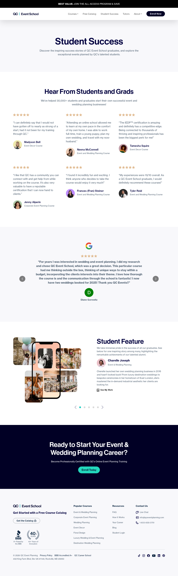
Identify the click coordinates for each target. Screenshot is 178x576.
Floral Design (79, 533)
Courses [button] (72, 14)
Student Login (118, 533)
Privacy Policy (46, 555)
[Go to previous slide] (22, 279)
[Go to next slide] (156, 279)
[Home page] (26, 14)
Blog (114, 527)
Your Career (117, 522)
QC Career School (82, 555)
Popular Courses (83, 506)
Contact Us (142, 506)
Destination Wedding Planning (87, 543)
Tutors (126, 14)
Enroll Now (155, 13)
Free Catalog (89, 14)
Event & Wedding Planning (85, 512)
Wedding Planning (82, 522)
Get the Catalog (25, 520)
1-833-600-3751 (147, 522)
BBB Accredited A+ (63, 555)
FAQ (114, 512)
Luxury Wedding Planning (89, 538)
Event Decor (79, 527)
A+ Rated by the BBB (18, 543)
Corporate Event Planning (85, 517)
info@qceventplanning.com (152, 517)
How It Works (118, 517)
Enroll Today (89, 470)
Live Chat (144, 512)
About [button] (137, 14)
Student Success (109, 14)
